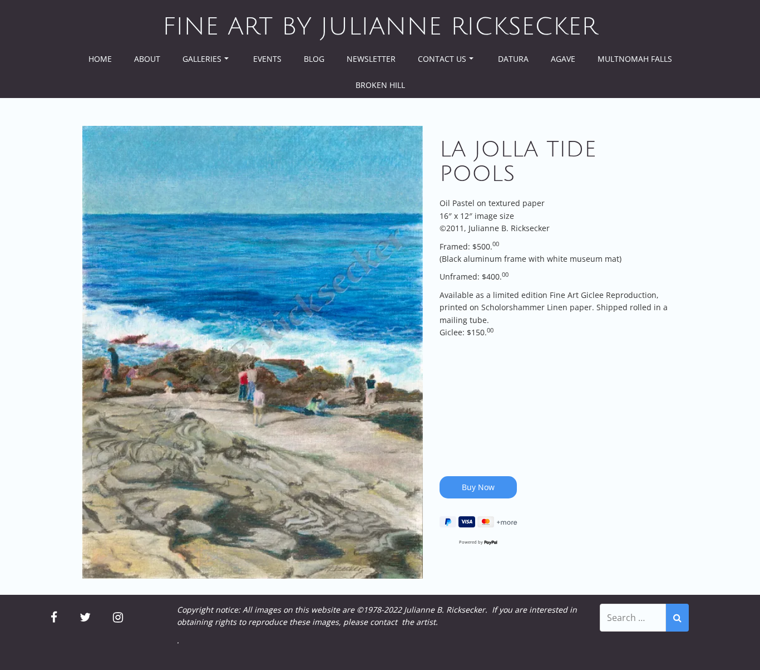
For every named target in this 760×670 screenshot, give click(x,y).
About (147, 58)
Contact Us (442, 58)
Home (100, 58)
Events (267, 58)
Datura (513, 58)
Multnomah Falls (635, 58)
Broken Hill (380, 85)
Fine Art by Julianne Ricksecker (380, 26)
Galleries (201, 58)
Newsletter (371, 58)
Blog (314, 58)
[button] (252, 352)
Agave (563, 58)
